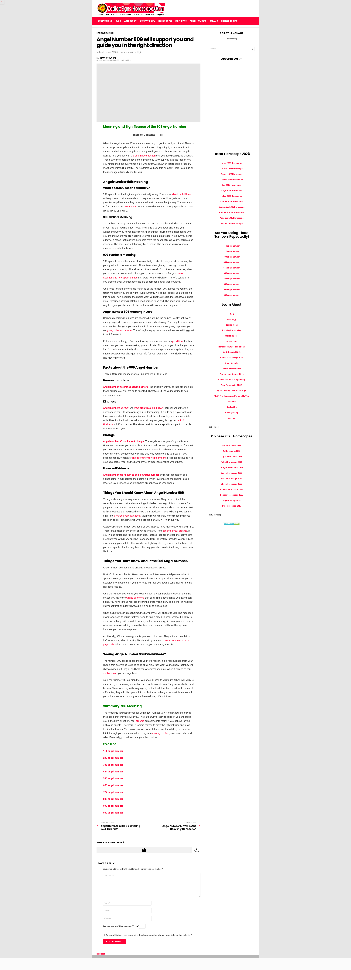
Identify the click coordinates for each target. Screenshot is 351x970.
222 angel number (113, 757)
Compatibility (147, 21)
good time (177, 341)
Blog (118, 21)
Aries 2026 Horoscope (231, 163)
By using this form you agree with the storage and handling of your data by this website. (149, 935)
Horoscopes (165, 21)
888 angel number (113, 798)
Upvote (144, 850)
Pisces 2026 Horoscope (232, 223)
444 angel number (113, 771)
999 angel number (113, 805)
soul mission (110, 673)
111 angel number (113, 751)
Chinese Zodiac (229, 21)
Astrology (130, 21)
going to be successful (119, 330)
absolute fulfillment (182, 194)
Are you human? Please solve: (117, 926)
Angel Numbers (198, 21)
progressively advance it (127, 515)
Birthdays (181, 21)
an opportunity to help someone (149, 457)
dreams (140, 720)
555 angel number (113, 778)
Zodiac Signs (105, 21)
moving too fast (160, 733)
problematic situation (144, 155)
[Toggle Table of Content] (160, 135)
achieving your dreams (174, 530)
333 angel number (113, 764)
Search (251, 49)
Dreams (214, 21)
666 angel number (113, 785)
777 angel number (113, 792)
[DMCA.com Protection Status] (231, 524)
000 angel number (113, 812)
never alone (130, 206)
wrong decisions (135, 597)
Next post (101, 954)
